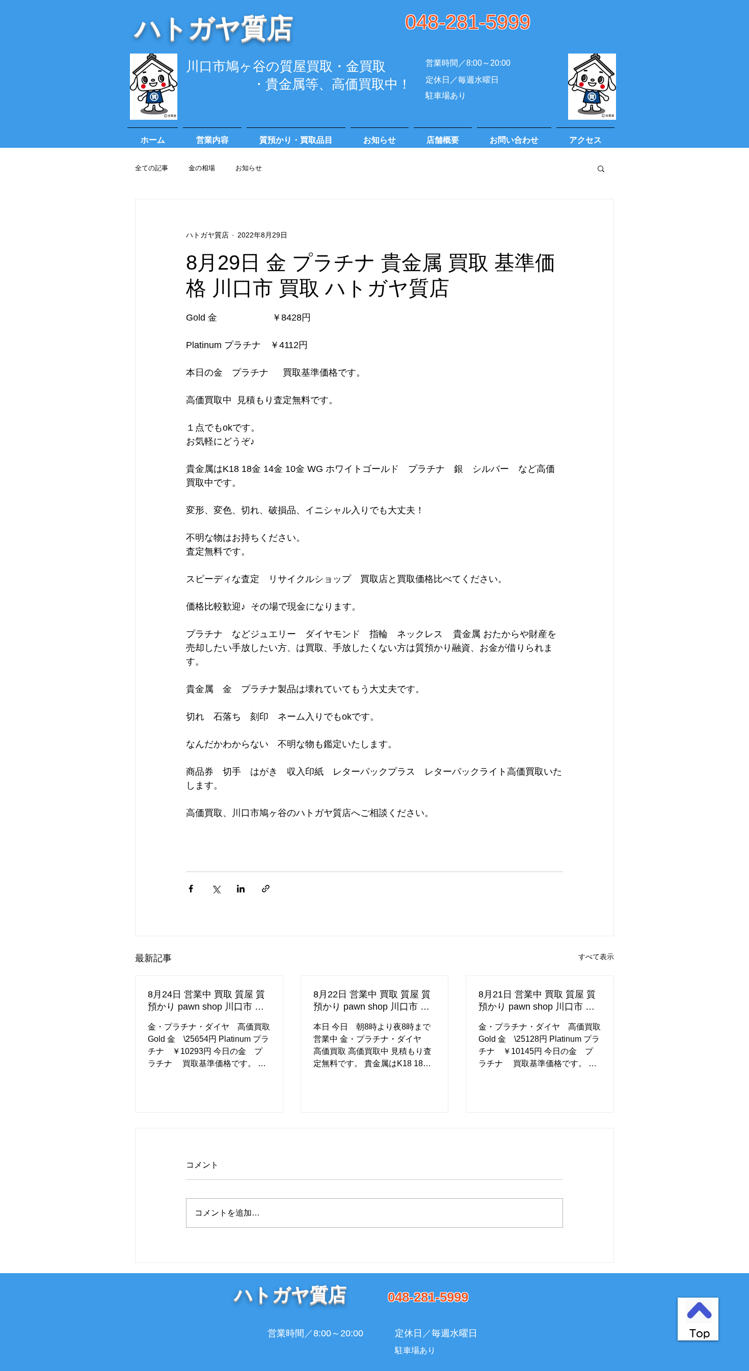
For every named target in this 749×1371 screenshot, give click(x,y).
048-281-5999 (467, 22)
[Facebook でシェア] (191, 888)
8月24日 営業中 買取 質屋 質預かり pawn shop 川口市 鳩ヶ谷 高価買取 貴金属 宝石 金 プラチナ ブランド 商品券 (208, 1001)
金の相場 (202, 168)
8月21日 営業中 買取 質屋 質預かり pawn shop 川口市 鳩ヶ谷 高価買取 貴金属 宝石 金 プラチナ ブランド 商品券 (538, 1001)
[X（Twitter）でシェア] (216, 888)
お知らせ (248, 168)
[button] (601, 168)
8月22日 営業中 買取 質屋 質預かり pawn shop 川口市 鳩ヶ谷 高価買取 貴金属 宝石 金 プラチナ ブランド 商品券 (373, 1001)
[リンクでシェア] (266, 888)
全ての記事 (151, 168)
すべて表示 (596, 957)
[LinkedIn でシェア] (241, 888)
